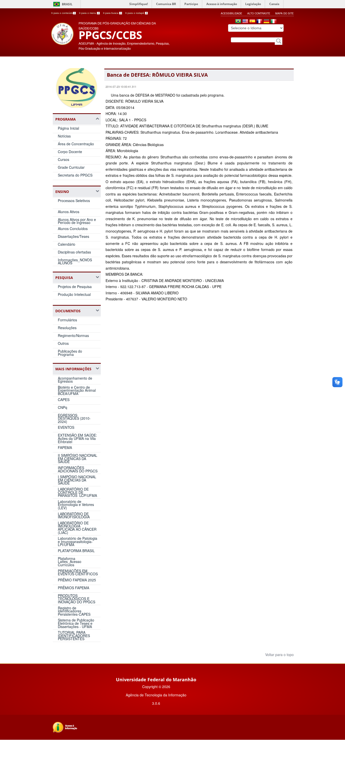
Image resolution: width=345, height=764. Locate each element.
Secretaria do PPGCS (75, 175)
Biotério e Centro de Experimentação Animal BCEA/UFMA (77, 390)
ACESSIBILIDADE (231, 13)
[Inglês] (245, 21)
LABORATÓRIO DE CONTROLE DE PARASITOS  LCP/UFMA (77, 492)
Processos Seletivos (74, 200)
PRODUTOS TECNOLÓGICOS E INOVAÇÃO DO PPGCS (76, 598)
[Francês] (259, 21)
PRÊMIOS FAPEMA (73, 587)
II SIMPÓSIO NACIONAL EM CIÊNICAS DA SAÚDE (77, 458)
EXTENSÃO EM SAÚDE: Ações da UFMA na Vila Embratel (77, 438)
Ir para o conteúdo (63, 13)
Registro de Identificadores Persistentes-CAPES (74, 611)
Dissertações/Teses (73, 236)
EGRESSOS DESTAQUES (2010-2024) (74, 418)
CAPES (63, 399)
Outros (63, 343)
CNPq (62, 407)
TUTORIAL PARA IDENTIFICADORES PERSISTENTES (74, 635)
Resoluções (67, 327)
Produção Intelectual (74, 294)
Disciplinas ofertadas (74, 251)
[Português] (238, 21)
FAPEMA (65, 447)
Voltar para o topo (279, 654)
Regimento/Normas (73, 335)
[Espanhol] (252, 21)
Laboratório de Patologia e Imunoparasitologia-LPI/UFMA (77, 541)
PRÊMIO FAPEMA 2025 (77, 579)
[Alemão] (266, 21)
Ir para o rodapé (136, 13)
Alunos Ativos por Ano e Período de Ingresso (77, 221)
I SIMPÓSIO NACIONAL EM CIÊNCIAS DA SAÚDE (77, 480)
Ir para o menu (89, 13)
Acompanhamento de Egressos (75, 380)
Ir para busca (112, 13)
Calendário (66, 244)
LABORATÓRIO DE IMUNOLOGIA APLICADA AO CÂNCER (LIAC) (77, 527)
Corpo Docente (70, 151)
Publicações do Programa (70, 353)
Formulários (67, 319)
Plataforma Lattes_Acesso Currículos (69, 561)
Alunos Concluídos (73, 228)
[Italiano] (273, 21)
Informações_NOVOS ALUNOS (75, 261)
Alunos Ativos (68, 211)
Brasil (67, 4)
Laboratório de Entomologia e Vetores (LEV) (76, 504)
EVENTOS (66, 427)
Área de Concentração (76, 143)
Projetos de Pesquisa (75, 286)
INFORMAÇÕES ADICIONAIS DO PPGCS (77, 469)
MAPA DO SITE (284, 13)
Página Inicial (68, 128)
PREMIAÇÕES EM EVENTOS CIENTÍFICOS (78, 572)
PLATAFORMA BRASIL (76, 550)
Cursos (63, 159)
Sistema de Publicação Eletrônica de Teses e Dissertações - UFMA (76, 623)
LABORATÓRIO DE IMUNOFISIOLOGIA (74, 515)
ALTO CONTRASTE (258, 13)
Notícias (64, 135)
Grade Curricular (71, 167)
